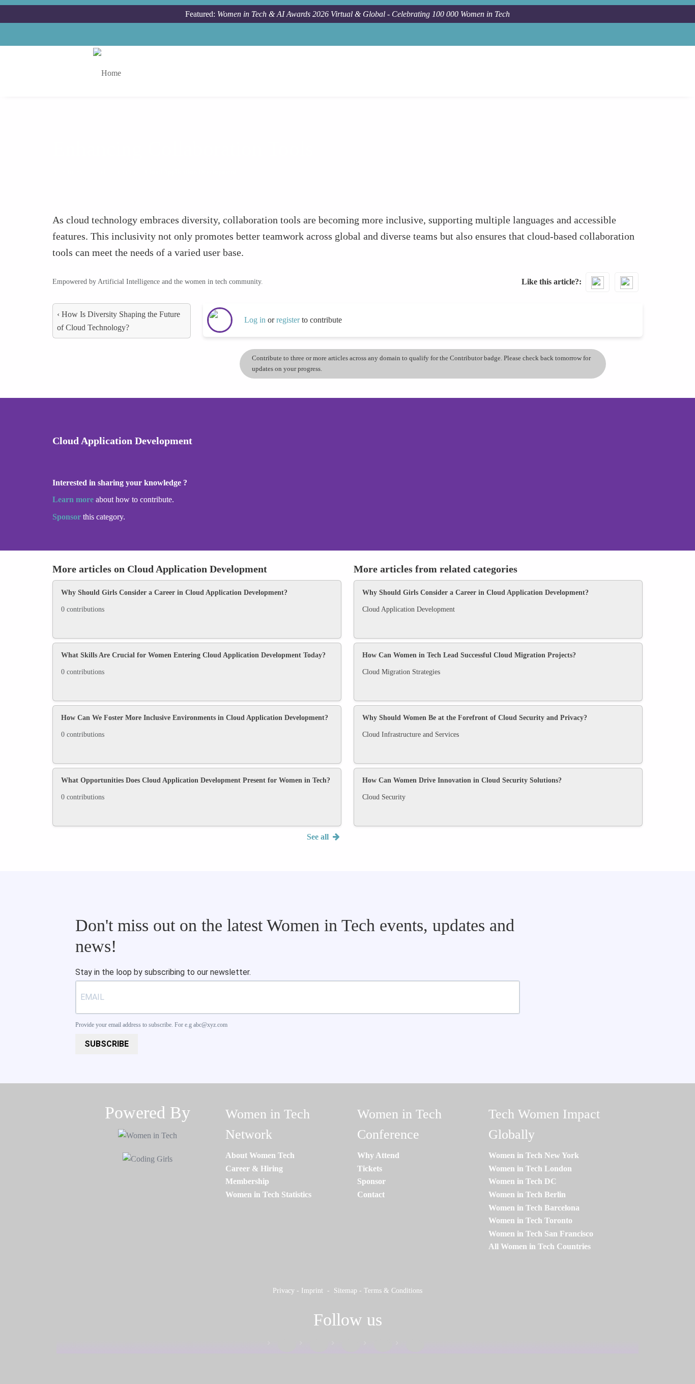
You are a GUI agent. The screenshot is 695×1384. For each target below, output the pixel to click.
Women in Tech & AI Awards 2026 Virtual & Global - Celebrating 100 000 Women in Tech (363, 14)
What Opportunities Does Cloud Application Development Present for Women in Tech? (195, 780)
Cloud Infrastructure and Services (410, 734)
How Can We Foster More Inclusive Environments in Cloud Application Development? (194, 718)
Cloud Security (384, 797)
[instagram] (346, 1345)
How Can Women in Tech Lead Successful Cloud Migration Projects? (469, 655)
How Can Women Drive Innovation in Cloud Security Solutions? (462, 780)
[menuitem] (260, 1155)
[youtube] (410, 1345)
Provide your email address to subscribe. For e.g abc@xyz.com (151, 1024)
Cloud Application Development (408, 609)
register (289, 319)
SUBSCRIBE (106, 1044)
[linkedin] (314, 1345)
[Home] (111, 71)
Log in (255, 319)
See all (319, 836)
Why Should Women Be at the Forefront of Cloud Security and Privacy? (474, 718)
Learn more (73, 499)
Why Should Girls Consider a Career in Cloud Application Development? (174, 592)
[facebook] (282, 1345)
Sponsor (67, 516)
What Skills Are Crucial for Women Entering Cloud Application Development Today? (193, 655)
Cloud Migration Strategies (401, 672)
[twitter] (378, 1345)
